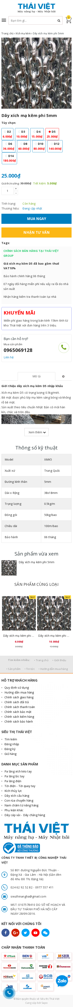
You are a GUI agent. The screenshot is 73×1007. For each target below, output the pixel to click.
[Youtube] (35, 933)
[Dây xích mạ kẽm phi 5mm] (9, 568)
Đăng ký (9, 749)
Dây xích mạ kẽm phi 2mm (19, 636)
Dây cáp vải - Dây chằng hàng (24, 815)
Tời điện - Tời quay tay (19, 786)
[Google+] (15, 933)
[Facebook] (5, 933)
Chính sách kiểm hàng (19, 717)
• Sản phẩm (13, 669)
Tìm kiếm (10, 739)
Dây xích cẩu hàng (16, 796)
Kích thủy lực (13, 791)
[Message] (45, 933)
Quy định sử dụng (16, 687)
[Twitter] (25, 933)
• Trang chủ (41, 660)
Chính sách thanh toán (19, 707)
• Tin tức (30, 669)
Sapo (45, 1003)
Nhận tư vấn (36, 232)
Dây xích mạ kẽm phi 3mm (54, 636)
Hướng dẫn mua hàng (19, 692)
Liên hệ (9, 357)
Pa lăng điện (12, 781)
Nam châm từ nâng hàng (21, 805)
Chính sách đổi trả (16, 702)
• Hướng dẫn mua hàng (53, 669)
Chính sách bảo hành (18, 721)
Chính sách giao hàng (18, 697)
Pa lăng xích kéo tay (18, 771)
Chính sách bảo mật (18, 712)
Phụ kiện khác (13, 810)
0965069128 (18, 350)
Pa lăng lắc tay (14, 776)
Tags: (5, 243)
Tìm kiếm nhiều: (19, 660)
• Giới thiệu (59, 660)
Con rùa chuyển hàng (18, 800)
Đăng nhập (11, 744)
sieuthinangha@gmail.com (28, 896)
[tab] (37, 376)
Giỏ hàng (10, 754)
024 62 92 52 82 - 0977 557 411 (32, 887)
